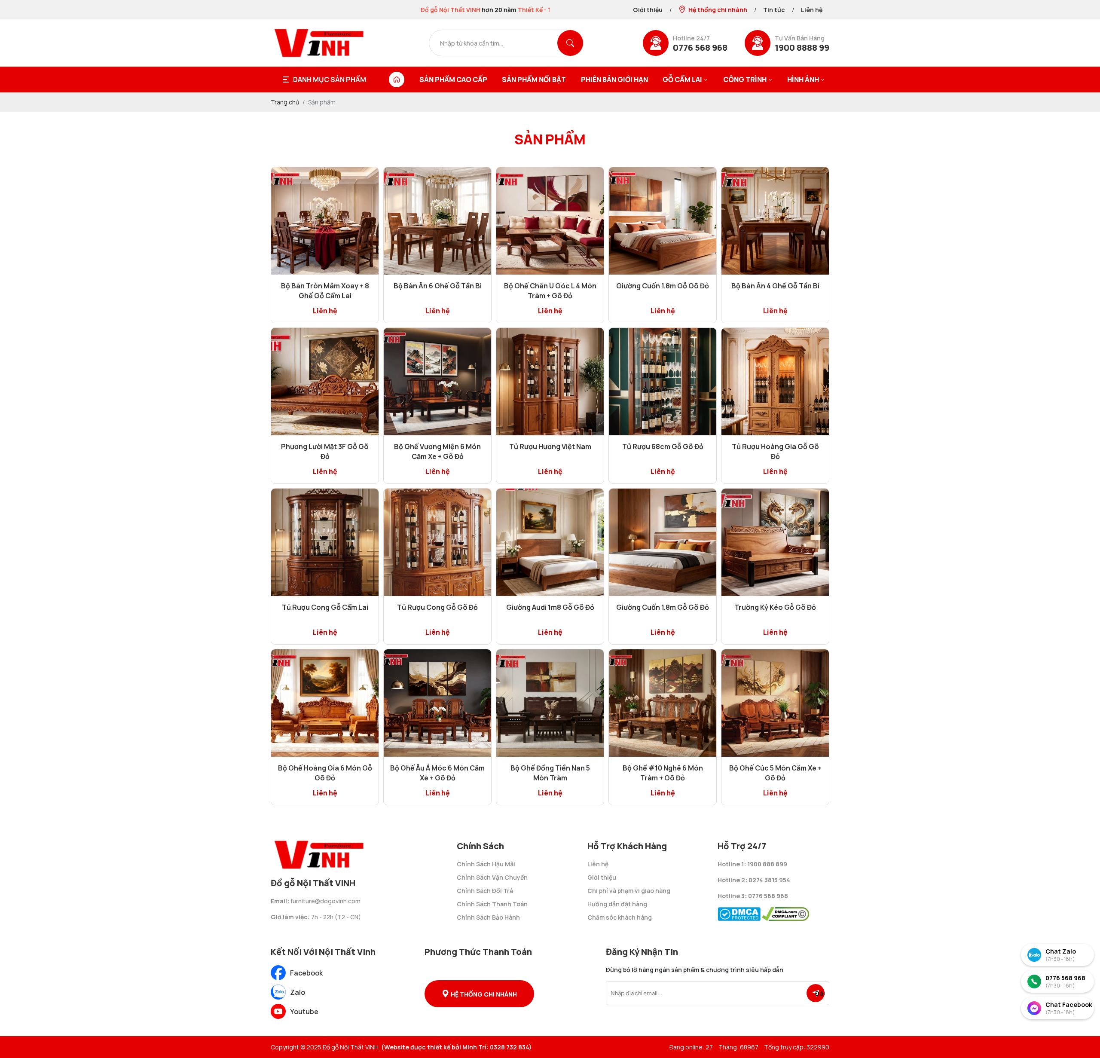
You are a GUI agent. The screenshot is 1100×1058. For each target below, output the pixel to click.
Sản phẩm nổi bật (534, 79)
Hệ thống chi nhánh (717, 10)
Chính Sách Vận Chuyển (492, 877)
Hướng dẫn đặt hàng (617, 904)
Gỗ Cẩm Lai (682, 79)
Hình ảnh (803, 79)
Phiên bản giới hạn (614, 79)
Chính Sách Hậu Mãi (486, 864)
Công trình (745, 79)
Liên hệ (811, 10)
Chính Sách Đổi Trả (485, 891)
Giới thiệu (648, 10)
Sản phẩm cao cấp (453, 79)
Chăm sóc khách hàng (619, 917)
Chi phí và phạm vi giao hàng (628, 891)
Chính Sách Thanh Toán (492, 904)
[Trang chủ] (397, 79)
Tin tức (774, 10)
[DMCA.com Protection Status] (739, 912)
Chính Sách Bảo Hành (488, 917)
